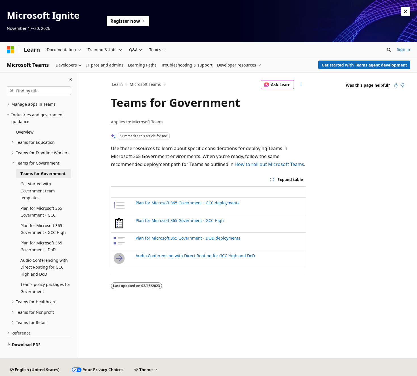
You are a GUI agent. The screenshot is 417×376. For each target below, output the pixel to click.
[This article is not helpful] (402, 85)
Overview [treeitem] (24, 132)
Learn (117, 84)
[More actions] (301, 84)
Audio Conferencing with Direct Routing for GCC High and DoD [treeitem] (44, 267)
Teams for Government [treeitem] (43, 173)
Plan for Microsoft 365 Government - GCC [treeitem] (41, 211)
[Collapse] (70, 79)
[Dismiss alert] (405, 11)
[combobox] (39, 90)
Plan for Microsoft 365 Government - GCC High (180, 220)
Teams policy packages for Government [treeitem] (45, 288)
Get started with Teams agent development (364, 65)
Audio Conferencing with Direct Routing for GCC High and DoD (195, 255)
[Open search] (389, 50)
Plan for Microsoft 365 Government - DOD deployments (188, 238)
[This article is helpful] (395, 85)
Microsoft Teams (145, 84)
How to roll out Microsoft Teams (269, 164)
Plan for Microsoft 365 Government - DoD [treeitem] (41, 246)
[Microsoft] (10, 49)
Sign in (403, 49)
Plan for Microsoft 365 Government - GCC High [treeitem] (43, 229)
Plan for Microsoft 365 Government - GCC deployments (187, 202)
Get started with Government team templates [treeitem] (37, 190)
